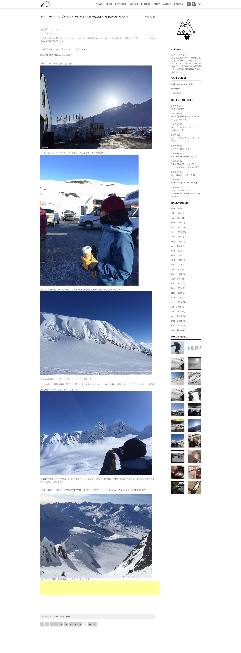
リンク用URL (65, 616)
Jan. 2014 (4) (178, 330)
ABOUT (167, 4)
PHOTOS (146, 4)
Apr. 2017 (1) (178, 227)
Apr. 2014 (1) (178, 316)
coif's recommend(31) (182, 84)
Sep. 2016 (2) (178, 232)
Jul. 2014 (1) (177, 306)
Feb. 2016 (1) (178, 250)
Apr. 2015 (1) (178, 278)
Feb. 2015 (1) (178, 283)
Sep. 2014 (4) (178, 302)
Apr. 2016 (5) (178, 246)
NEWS (99, 4)
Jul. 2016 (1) (177, 236)
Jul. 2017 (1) (177, 213)
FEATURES (121, 4)
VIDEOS (134, 4)
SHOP (157, 4)
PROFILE (178, 4)
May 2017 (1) (178, 222)
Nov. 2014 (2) (178, 293)
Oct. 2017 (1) (178, 208)
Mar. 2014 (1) (178, 321)
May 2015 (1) (178, 274)
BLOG (109, 4)
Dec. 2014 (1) (178, 288)
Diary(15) (175, 88)
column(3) (176, 93)
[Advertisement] (100, 588)
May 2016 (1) (178, 241)
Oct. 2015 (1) (178, 260)
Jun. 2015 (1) (177, 269)
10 (90, 624)
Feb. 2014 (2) (178, 325)
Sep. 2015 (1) (178, 264)
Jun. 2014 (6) (178, 311)
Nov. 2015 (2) (178, 255)
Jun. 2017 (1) (178, 218)
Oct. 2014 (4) (178, 297)
